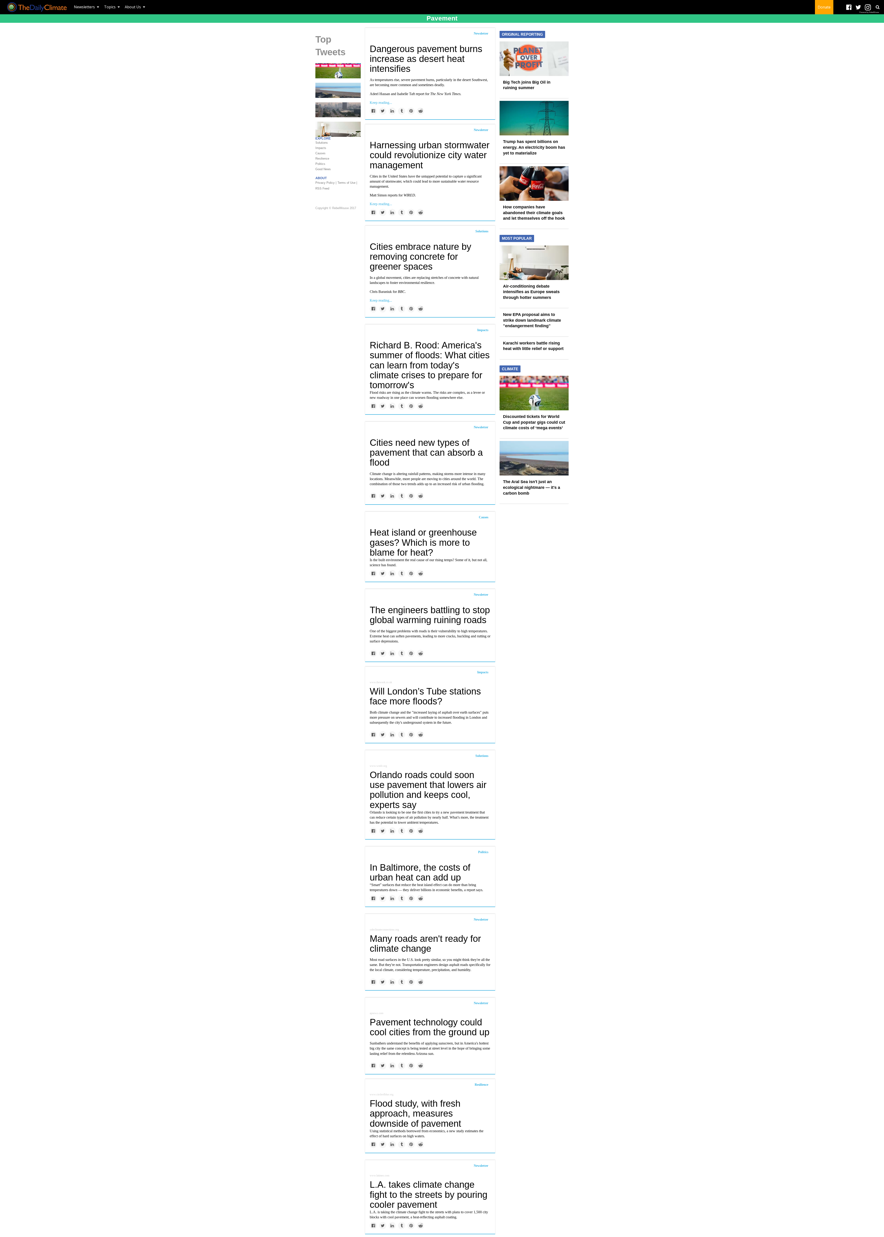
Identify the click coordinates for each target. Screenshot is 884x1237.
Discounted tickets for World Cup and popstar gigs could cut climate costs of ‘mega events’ (534, 422)
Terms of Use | (347, 182)
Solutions (481, 231)
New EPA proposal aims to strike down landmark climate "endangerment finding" (532, 320)
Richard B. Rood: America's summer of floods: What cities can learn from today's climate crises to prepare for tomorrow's (430, 365)
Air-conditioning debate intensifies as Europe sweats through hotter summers (531, 292)
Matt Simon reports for (393, 195)
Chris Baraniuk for (388, 292)
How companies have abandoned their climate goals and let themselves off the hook (534, 213)
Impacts (482, 330)
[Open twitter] (858, 7)
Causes (483, 517)
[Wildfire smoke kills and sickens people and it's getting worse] (338, 109)
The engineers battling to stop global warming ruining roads (430, 615)
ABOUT (321, 178)
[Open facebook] (849, 7)
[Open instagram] (868, 7)
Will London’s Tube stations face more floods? (425, 696)
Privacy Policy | (325, 182)
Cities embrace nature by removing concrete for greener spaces (420, 256)
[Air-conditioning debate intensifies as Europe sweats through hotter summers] (534, 262)
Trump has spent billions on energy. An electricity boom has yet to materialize (534, 147)
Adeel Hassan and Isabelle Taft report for (415, 94)
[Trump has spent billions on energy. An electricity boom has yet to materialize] (534, 118)
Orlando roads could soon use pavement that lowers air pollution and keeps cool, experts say (428, 790)
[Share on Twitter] (382, 111)
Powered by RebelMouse (869, 12)
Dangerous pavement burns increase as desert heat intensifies (426, 59)
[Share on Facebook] (373, 111)
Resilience (481, 1084)
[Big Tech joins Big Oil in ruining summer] (534, 58)
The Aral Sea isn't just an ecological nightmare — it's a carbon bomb (531, 487)
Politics (483, 852)
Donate (824, 7)
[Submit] (877, 7)
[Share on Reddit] (420, 111)
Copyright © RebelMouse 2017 (335, 208)
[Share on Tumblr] (401, 111)
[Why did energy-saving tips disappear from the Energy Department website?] (338, 129)
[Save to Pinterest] (411, 111)
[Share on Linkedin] (392, 111)
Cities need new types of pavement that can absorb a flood (426, 452)
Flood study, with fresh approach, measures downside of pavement (415, 1113)
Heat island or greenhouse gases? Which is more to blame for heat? (423, 542)
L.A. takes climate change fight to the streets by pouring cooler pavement (428, 1194)
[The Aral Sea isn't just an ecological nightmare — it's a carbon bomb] (338, 90)
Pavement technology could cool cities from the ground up (429, 1027)
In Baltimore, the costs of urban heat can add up (420, 872)
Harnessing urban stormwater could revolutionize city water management (429, 155)
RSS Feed (322, 188)
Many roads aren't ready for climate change (425, 944)
